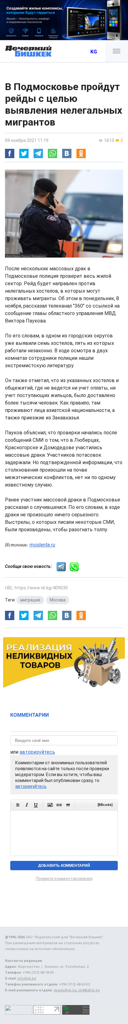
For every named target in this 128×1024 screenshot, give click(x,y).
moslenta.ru (42, 545)
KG (93, 52)
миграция (30, 599)
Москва (58, 599)
